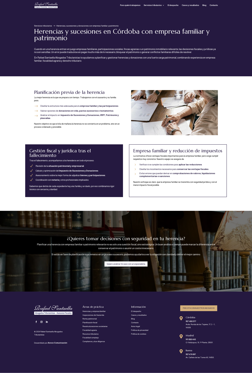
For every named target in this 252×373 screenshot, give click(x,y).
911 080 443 (191, 339)
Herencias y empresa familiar (94, 311)
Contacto (214, 5)
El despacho (173, 5)
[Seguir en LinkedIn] (47, 322)
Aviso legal (135, 326)
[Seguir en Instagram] (41, 322)
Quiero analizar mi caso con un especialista (126, 264)
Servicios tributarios (153, 5)
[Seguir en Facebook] (36, 322)
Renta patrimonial (90, 319)
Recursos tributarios (91, 334)
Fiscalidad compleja (91, 338)
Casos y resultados (190, 5)
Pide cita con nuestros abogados (199, 308)
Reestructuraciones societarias (95, 326)
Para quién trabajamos (130, 5)
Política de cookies (138, 334)
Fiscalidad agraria (90, 330)
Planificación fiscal (90, 322)
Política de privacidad (139, 330)
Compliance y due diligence (94, 341)
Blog (204, 5)
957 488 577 (191, 321)
